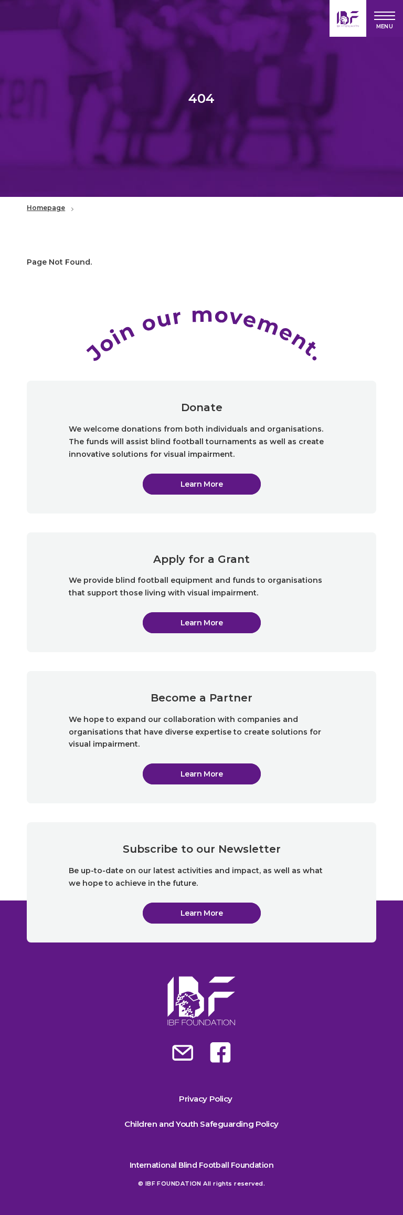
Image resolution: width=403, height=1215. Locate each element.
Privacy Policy (205, 1099)
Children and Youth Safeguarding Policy (201, 1124)
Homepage (46, 208)
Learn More (202, 484)
